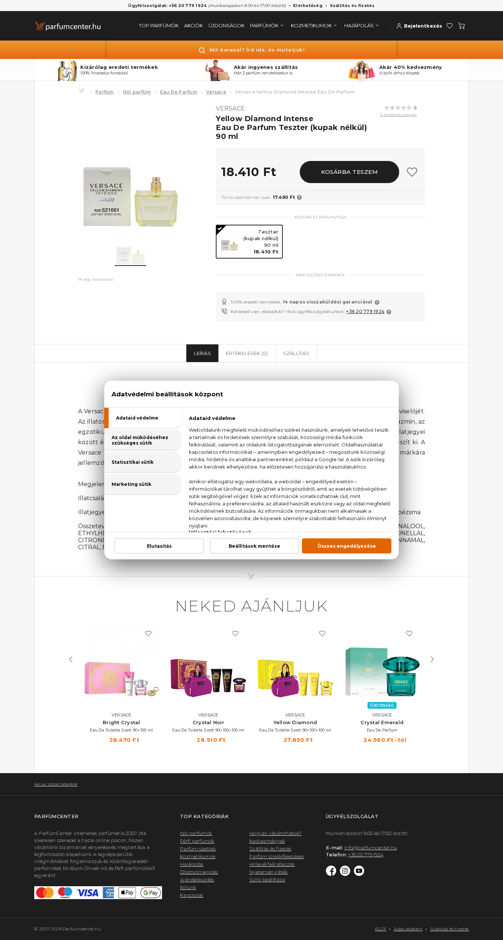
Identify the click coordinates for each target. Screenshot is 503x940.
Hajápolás (191, 864)
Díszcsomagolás (199, 872)
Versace (216, 92)
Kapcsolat (191, 895)
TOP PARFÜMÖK (159, 25)
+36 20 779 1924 (365, 311)
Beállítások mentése (254, 546)
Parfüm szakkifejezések (276, 856)
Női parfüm (137, 92)
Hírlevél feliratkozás (272, 864)
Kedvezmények (267, 841)
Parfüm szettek (198, 849)
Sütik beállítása (267, 880)
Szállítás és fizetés (352, 5)
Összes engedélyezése (346, 546)
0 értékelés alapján (398, 114)
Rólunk (188, 887)
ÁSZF (380, 929)
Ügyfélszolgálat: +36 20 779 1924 (167, 5)
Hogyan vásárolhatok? (275, 833)
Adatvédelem (408, 929)
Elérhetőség (308, 5)
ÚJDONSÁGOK (226, 25)
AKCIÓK (193, 25)
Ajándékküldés (197, 880)
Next (432, 659)
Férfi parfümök (197, 841)
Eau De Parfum (178, 92)
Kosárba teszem (349, 171)
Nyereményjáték (268, 872)
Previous (70, 659)
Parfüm (104, 92)
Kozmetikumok (197, 856)
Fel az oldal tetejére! (56, 784)
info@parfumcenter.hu (370, 847)
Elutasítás (159, 546)
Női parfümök (196, 833)
